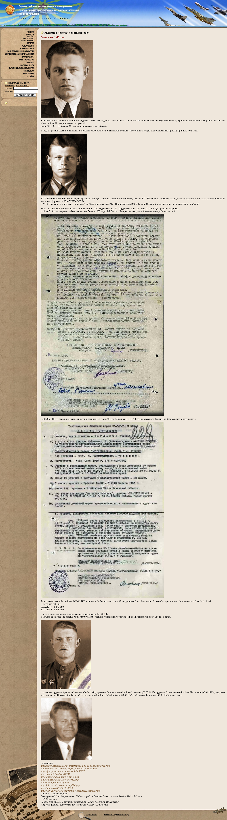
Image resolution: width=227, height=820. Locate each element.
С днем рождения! (26, 40)
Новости (30, 37)
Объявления (28, 38)
